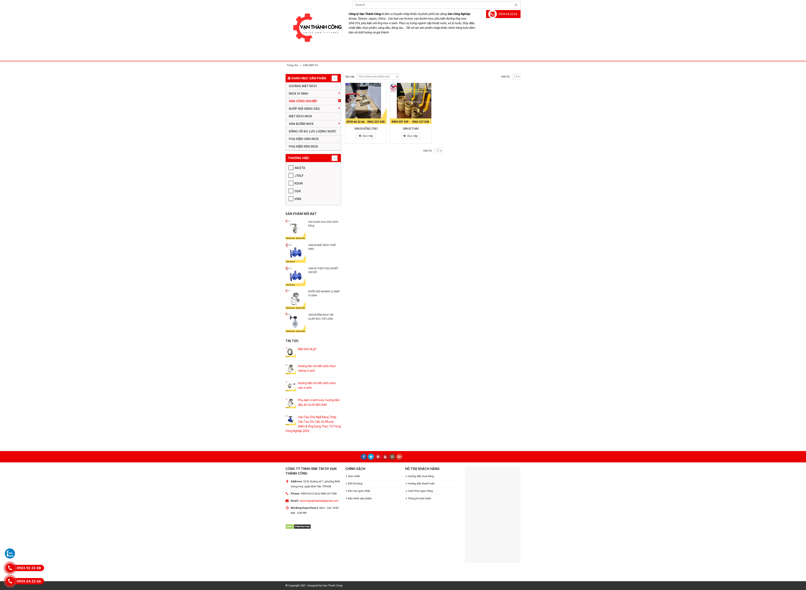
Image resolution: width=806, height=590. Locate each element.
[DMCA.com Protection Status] (298, 526)
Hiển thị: (505, 76)
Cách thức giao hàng (420, 490)
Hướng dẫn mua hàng (421, 476)
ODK (297, 191)
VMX (297, 199)
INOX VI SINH (298, 93)
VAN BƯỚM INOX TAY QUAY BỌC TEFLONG (321, 316)
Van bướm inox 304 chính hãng (323, 223)
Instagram (392, 457)
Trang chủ (292, 65)
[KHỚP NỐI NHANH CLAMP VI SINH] (295, 299)
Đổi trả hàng (355, 483)
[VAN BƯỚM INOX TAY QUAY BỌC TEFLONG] (295, 322)
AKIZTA (299, 168)
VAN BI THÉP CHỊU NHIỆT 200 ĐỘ (323, 270)
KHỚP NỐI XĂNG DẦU (304, 109)
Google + (399, 457)
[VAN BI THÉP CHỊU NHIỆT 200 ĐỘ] (295, 276)
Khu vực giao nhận (359, 490)
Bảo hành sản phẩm (360, 498)
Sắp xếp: (350, 76)
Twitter (371, 457)
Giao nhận (354, 476)
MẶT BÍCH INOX (300, 116)
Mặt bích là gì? (307, 349)
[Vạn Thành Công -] (314, 30)
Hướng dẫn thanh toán (421, 483)
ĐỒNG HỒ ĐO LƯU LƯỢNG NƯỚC (312, 131)
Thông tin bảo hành (419, 498)
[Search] (516, 4)
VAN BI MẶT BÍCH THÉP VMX (322, 246)
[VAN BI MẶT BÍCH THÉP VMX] (295, 253)
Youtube (385, 457)
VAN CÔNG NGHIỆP (303, 101)
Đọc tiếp (368, 135)
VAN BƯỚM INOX (301, 124)
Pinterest (378, 457)
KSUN (298, 183)
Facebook (364, 457)
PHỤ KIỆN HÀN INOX (304, 139)
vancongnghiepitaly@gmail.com (319, 500)
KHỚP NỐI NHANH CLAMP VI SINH (324, 293)
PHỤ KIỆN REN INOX (303, 146)
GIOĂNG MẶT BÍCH (303, 86)
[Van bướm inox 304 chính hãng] (295, 229)
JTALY (298, 176)
